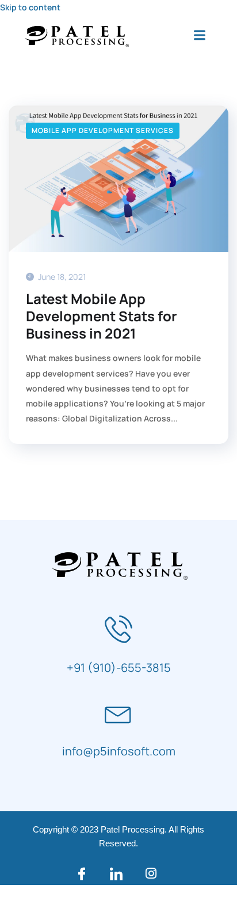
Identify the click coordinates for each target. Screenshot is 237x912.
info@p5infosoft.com (118, 751)
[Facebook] (84, 873)
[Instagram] (153, 873)
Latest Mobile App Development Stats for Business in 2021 (101, 316)
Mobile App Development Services (103, 130)
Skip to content (30, 7)
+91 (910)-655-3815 (119, 667)
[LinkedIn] (118, 873)
